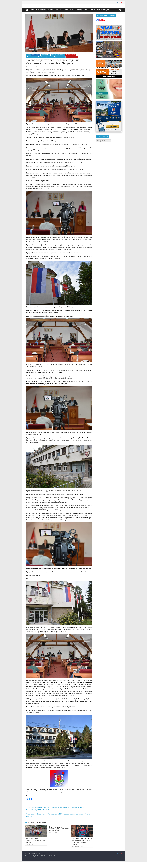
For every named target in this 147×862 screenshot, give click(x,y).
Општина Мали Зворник (57, 54)
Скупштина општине (72, 57)
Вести (32, 10)
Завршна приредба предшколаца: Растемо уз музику (35, 840)
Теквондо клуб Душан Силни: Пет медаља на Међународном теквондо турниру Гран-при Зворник (59, 815)
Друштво (51, 10)
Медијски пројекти (103, 10)
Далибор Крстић (40, 66)
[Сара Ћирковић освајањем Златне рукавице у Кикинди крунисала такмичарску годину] (82, 826)
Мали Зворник (41, 10)
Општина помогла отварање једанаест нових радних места (58, 829)
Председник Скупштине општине (56, 57)
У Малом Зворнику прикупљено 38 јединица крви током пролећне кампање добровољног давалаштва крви (55, 808)
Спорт (86, 10)
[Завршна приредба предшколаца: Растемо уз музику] (36, 826)
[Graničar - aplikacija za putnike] (109, 116)
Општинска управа (70, 54)
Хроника (59, 10)
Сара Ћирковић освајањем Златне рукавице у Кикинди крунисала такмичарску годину (82, 841)
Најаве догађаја (45, 54)
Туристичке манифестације (73, 10)
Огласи (92, 10)
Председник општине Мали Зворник (36, 57)
